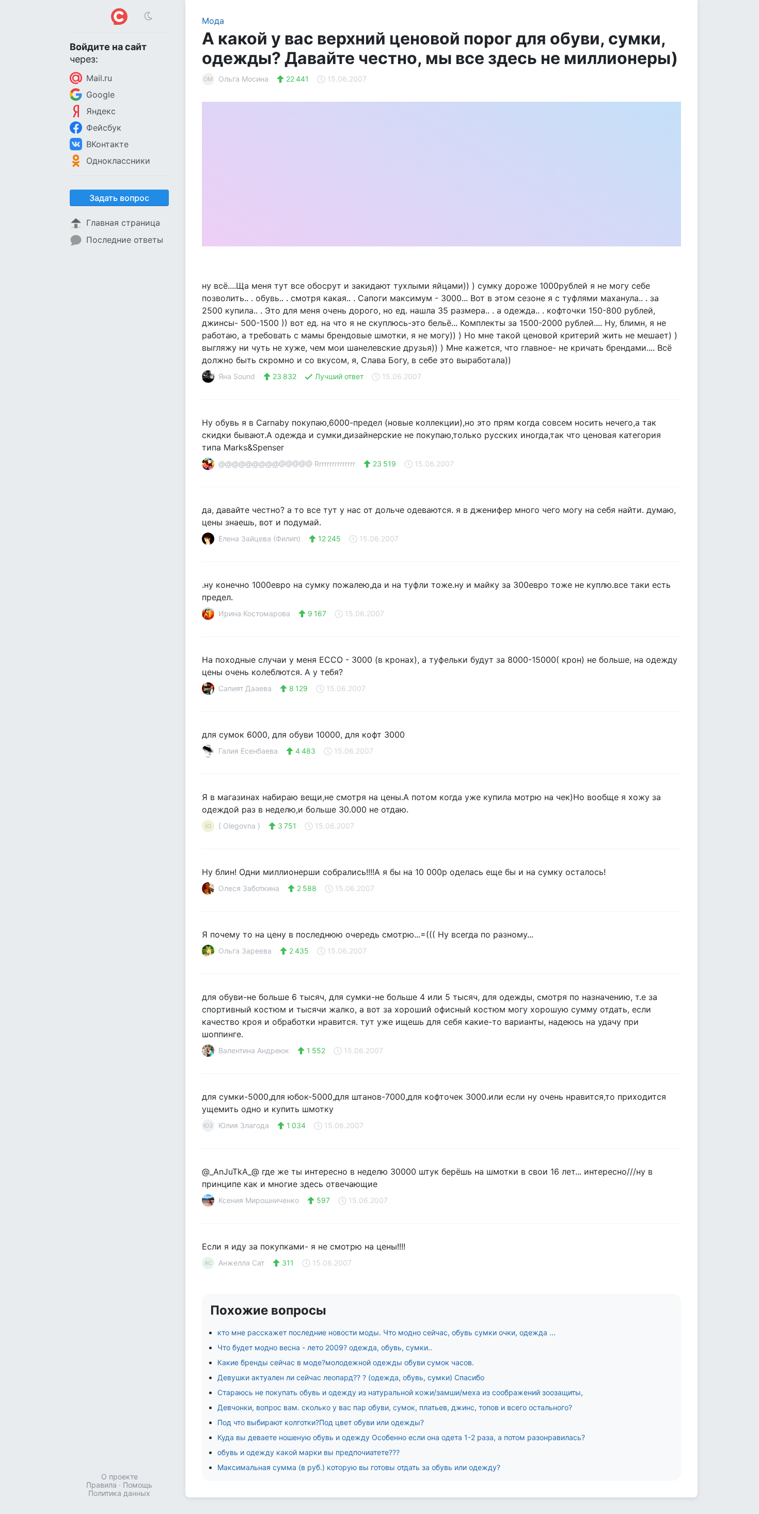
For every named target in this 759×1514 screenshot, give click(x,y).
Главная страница (123, 222)
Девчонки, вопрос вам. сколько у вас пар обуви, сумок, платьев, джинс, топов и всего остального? (394, 1407)
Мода (213, 20)
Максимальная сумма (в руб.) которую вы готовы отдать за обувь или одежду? (358, 1467)
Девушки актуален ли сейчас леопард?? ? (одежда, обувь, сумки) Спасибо (350, 1377)
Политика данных (119, 1493)
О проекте (119, 1476)
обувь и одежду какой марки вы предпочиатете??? (308, 1452)
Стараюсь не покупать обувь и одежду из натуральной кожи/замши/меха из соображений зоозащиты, (400, 1392)
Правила (101, 1484)
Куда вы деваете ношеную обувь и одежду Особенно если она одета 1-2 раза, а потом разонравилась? (401, 1437)
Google (100, 94)
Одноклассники (118, 160)
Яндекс (101, 111)
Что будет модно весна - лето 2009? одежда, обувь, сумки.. (324, 1347)
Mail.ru (99, 78)
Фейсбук (103, 127)
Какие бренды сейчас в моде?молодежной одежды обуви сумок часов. (345, 1362)
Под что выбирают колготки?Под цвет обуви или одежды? (320, 1422)
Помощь (137, 1484)
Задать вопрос (119, 198)
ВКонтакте (107, 144)
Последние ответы (124, 240)
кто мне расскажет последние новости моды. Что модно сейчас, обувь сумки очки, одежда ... (386, 1332)
